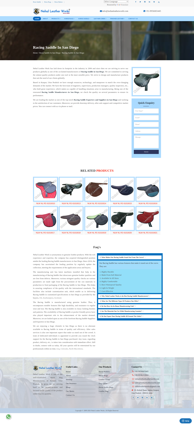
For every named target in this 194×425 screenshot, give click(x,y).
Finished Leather (116, 19)
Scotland (57, 298)
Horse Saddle (37, 2)
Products (55, 19)
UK (40, 298)
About (45, 19)
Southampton (48, 298)
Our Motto (70, 391)
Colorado (64, 349)
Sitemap (69, 379)
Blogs (68, 387)
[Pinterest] (154, 2)
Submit (146, 152)
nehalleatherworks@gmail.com (147, 386)
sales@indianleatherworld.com (147, 383)
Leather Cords (99, 19)
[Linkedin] (149, 2)
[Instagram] (145, 2)
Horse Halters (58, 2)
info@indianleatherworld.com (115, 11)
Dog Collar (103, 383)
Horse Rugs (47, 2)
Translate (124, 5)
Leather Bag (103, 391)
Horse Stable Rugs (106, 387)
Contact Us (133, 19)
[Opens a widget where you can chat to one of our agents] (185, 421)
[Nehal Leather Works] (52, 11)
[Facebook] (135, 2)
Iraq (58, 349)
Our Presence (71, 383)
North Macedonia (76, 349)
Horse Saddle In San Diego (50, 53)
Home (37, 19)
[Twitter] (140, 2)
